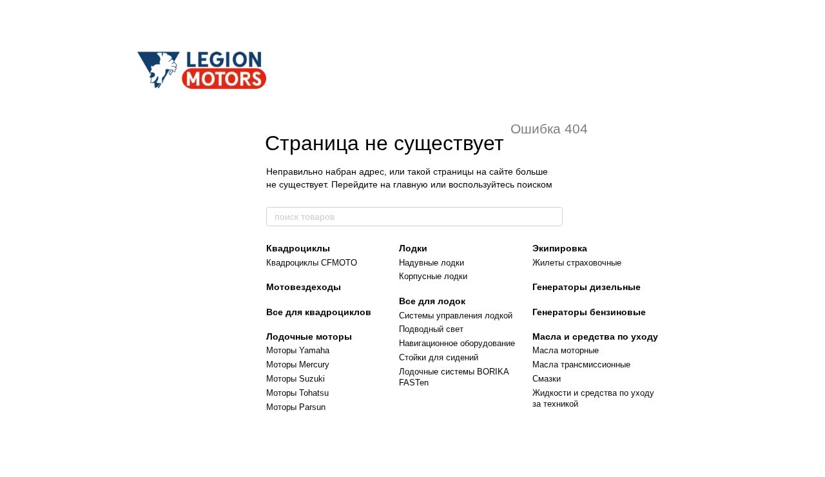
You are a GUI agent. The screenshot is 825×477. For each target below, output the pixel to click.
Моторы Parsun (295, 407)
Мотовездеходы (303, 287)
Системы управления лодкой (455, 315)
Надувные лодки (431, 263)
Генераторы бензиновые (589, 312)
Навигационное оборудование (457, 343)
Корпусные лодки (433, 276)
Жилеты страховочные (576, 263)
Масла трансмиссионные (581, 364)
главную (410, 184)
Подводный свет (431, 329)
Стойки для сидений (438, 357)
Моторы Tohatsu (297, 393)
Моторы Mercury (297, 364)
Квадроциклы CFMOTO (311, 263)
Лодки (413, 248)
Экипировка (559, 248)
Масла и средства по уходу (595, 336)
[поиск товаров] (552, 216)
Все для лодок (432, 301)
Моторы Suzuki (295, 379)
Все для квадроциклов (318, 312)
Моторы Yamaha (297, 350)
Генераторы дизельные (586, 287)
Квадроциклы (298, 248)
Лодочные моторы (309, 336)
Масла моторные (565, 350)
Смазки (546, 379)
